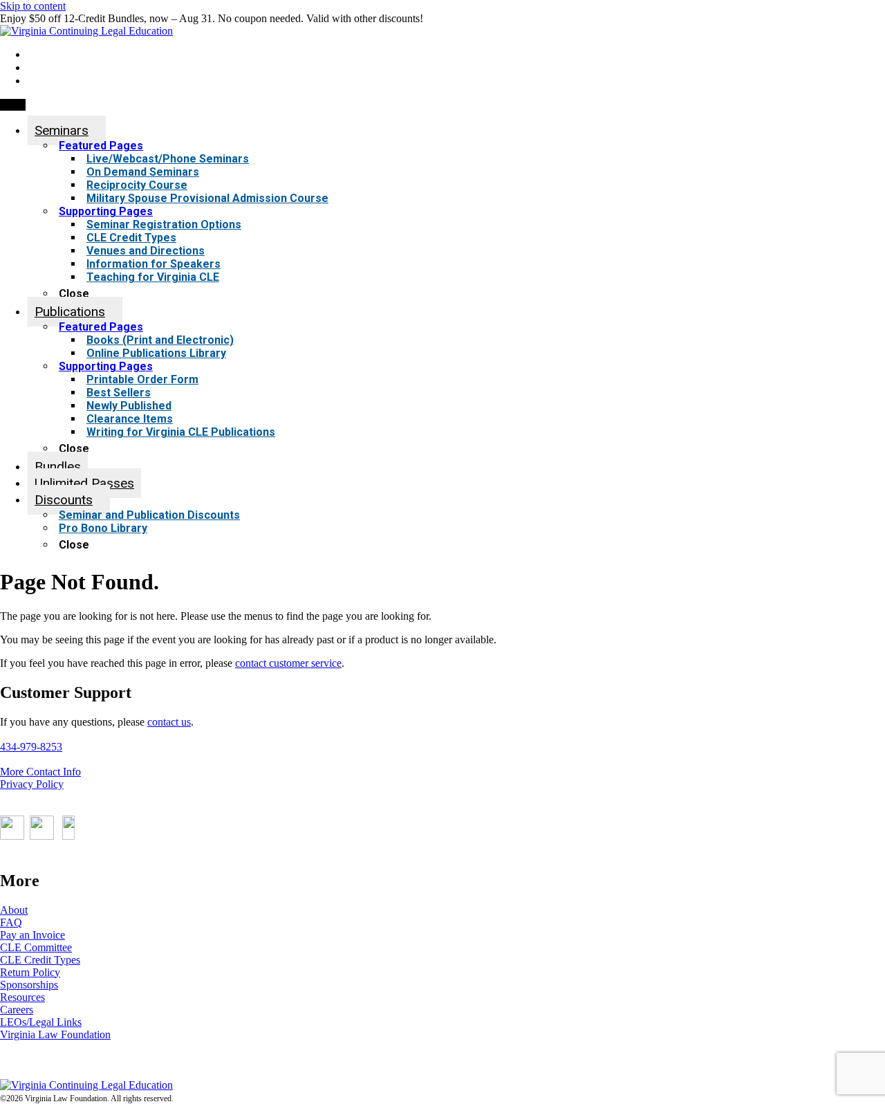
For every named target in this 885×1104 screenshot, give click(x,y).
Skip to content (33, 6)
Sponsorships (29, 985)
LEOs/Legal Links (41, 1022)
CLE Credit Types (40, 960)
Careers (16, 1009)
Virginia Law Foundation (55, 1034)
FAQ (11, 922)
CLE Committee (36, 947)
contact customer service (288, 663)
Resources (22, 997)
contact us (169, 722)
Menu (13, 105)
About (14, 910)
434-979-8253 (31, 747)
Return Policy (30, 972)
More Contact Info (40, 772)
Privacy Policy (32, 784)
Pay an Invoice (32, 935)
